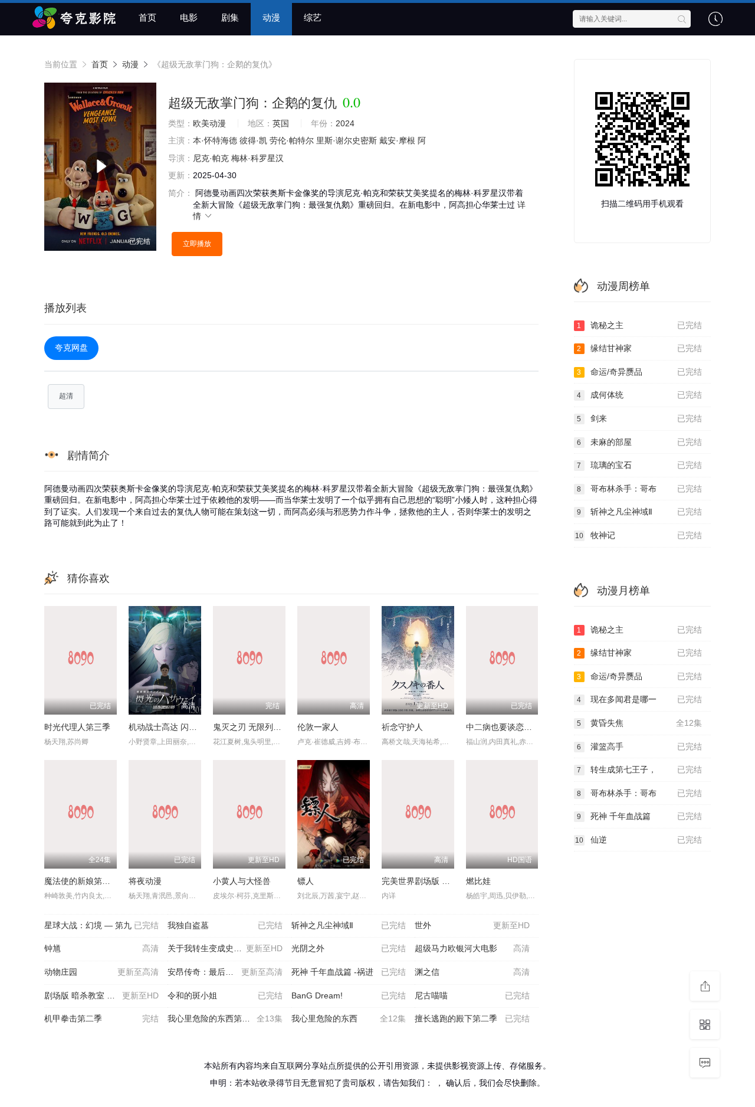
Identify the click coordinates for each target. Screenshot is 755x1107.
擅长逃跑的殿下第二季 (472, 1018)
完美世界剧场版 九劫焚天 (428, 881)
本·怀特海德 (215, 140)
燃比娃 (478, 881)
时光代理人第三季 (77, 727)
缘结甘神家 (639, 348)
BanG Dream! (348, 995)
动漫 (271, 17)
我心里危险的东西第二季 (225, 1018)
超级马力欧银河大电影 (472, 948)
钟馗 (101, 948)
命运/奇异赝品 (639, 371)
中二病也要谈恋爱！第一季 (515, 727)
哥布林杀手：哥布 (639, 488)
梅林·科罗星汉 (257, 158)
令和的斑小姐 (225, 995)
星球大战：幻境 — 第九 (101, 925)
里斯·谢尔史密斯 (346, 140)
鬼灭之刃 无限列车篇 (251, 727)
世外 (472, 925)
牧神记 (639, 535)
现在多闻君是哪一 (639, 699)
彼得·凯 (253, 140)
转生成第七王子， (639, 769)
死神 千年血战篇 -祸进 (348, 972)
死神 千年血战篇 (639, 816)
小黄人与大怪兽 (242, 881)
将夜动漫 (145, 881)
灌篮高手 (639, 746)
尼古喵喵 (472, 995)
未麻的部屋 (639, 442)
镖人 (305, 881)
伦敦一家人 (318, 727)
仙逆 (639, 839)
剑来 (639, 418)
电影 (189, 17)
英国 (281, 123)
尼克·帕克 (211, 158)
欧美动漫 (209, 123)
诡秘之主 (639, 325)
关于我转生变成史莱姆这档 (225, 948)
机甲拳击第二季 (101, 1018)
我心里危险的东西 (348, 1018)
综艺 (312, 17)
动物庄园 (101, 972)
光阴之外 (348, 948)
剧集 (230, 17)
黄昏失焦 (639, 723)
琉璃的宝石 (639, 465)
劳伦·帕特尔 (292, 140)
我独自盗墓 (225, 925)
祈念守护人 (402, 727)
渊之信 (472, 972)
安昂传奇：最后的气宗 (225, 972)
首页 (147, 17)
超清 (66, 396)
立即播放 (197, 244)
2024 (345, 123)
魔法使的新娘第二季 (81, 881)
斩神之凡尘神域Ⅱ (348, 925)
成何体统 (639, 394)
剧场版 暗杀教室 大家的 (101, 995)
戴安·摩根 (397, 140)
